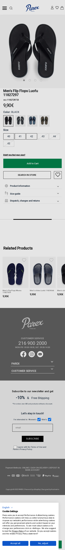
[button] (7, 507)
